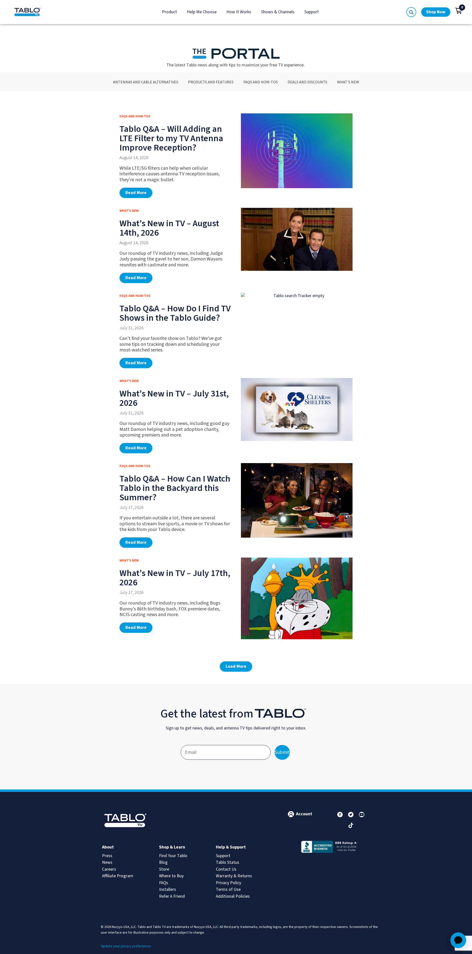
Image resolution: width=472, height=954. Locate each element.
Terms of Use (228, 889)
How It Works (238, 12)
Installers (167, 889)
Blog (163, 862)
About (108, 847)
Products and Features (211, 81)
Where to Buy (171, 876)
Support (311, 12)
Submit (282, 752)
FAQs (163, 883)
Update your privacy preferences (126, 946)
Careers (109, 869)
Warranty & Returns (234, 876)
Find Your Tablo (173, 856)
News (107, 862)
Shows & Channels (278, 12)
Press (107, 856)
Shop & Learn (172, 847)
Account (304, 814)
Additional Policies (233, 896)
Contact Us (226, 869)
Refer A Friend (172, 896)
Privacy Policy (228, 883)
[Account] (291, 814)
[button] (458, 10)
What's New (129, 210)
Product (169, 12)
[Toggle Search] (411, 12)
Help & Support (231, 847)
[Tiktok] (350, 825)
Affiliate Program (117, 876)
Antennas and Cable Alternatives (145, 81)
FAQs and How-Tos (260, 81)
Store (164, 869)
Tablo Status (227, 862)
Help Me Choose (202, 12)
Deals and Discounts (307, 81)
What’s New (348, 81)
